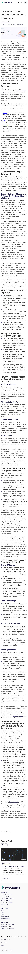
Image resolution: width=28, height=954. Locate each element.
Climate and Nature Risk (7, 898)
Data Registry (4, 904)
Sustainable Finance (6, 900)
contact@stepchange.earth (8, 928)
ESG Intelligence (5, 896)
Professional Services (6, 902)
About (2, 910)
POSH (2, 945)
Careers (3, 914)
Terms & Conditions (5, 939)
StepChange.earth (18, 716)
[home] (6, 2)
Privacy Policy (4, 942)
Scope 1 (5, 113)
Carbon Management (6, 894)
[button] (25, 2)
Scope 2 (5, 120)
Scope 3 (5, 125)
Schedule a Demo (5, 918)
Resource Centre (5, 916)
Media (2, 912)
